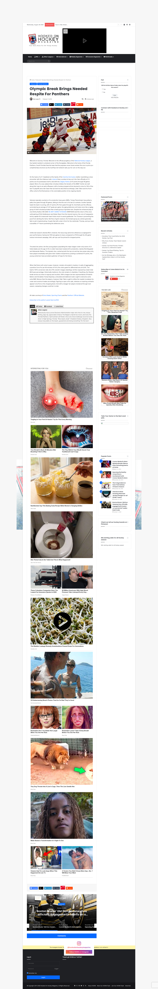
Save (74, 103)
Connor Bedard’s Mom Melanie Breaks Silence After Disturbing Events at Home (120, 464)
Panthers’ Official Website (75, 295)
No (104, 92)
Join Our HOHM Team (117, 985)
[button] (84, 41)
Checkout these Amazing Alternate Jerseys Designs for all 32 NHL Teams (61, 912)
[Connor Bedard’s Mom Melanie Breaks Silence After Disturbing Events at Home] (106, 464)
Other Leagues (48, 57)
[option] (62, 912)
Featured (38, 80)
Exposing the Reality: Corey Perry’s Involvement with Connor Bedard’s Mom (119, 475)
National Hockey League (82, 161)
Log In (43, 977)
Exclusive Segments (93, 57)
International (62, 57)
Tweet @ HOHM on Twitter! (72, 957)
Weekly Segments (76, 57)
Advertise (128, 985)
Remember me (32, 973)
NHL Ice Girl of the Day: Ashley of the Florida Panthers (114, 218)
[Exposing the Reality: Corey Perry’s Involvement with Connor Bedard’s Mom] (106, 474)
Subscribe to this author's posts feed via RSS (44, 300)
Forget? (56, 968)
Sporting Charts (56, 295)
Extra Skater (47, 295)
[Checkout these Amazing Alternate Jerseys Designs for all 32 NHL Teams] (106, 494)
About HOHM (92, 985)
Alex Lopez (36, 99)
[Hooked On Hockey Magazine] (43, 39)
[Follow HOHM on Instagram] (79, 944)
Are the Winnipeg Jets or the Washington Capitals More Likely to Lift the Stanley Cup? (114, 257)
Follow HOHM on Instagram (79, 952)
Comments (62, 936)
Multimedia (108, 57)
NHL (36, 57)
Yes (105, 89)
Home (30, 57)
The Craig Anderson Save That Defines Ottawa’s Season (119, 485)
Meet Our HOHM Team (103, 985)
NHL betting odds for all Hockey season (112, 545)
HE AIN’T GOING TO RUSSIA (57, 212)
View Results (114, 97)
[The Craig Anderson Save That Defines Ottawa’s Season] (106, 485)
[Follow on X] (39, 99)
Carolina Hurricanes (69, 177)
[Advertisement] (79, 69)
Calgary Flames (65, 181)
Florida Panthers (43, 84)
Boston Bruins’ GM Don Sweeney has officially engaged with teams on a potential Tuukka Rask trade (120, 506)
